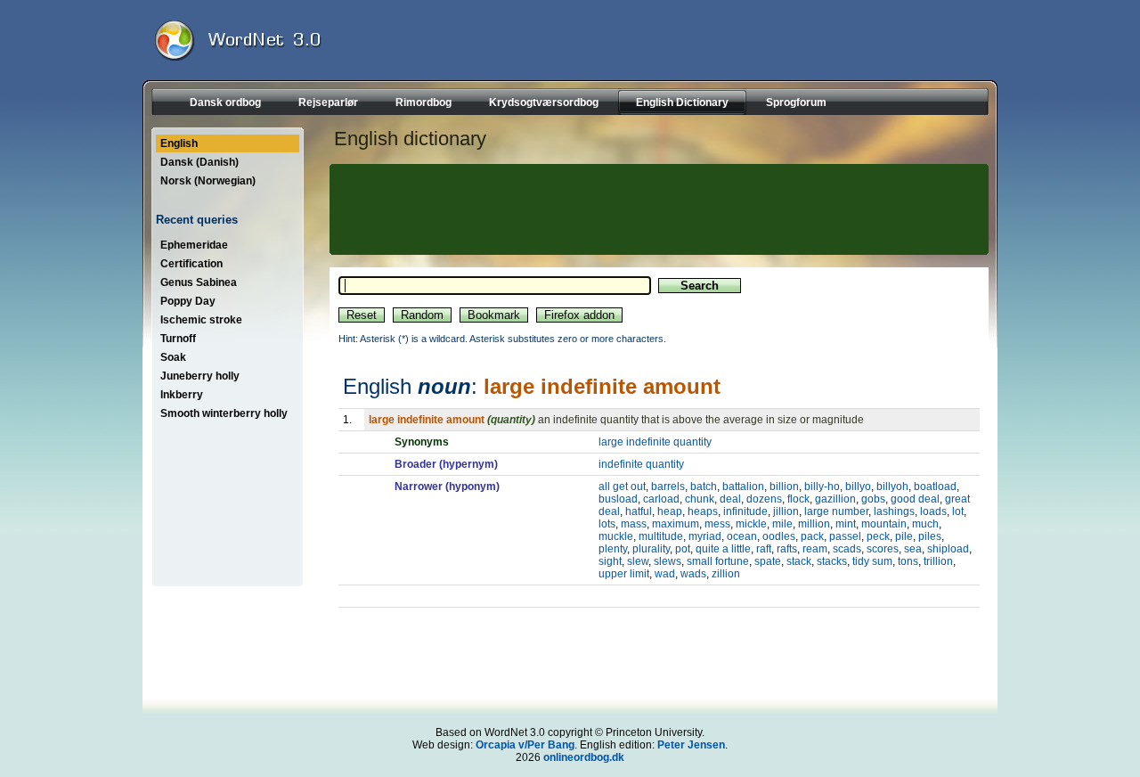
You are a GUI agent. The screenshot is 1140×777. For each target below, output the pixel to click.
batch (703, 486)
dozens (764, 499)
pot (682, 549)
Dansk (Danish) (199, 162)
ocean (742, 536)
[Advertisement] (656, 209)
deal (730, 499)
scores (883, 549)
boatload (935, 486)
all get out (622, 486)
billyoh (892, 486)
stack (798, 561)
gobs (873, 499)
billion (784, 486)
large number (836, 511)
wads (693, 574)
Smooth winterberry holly (224, 413)
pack (812, 536)
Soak (173, 357)
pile (904, 536)
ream (814, 549)
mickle (751, 524)
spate (767, 561)
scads (847, 549)
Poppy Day (188, 301)
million (814, 524)
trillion (938, 561)
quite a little (723, 549)
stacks (832, 561)
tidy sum (872, 561)
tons (908, 561)
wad (665, 574)
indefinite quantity (641, 464)
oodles (778, 536)
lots (606, 524)
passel (845, 536)
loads (933, 511)
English (179, 143)
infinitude (745, 511)
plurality (651, 549)
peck (878, 536)
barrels (668, 486)
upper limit (623, 574)
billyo (858, 486)
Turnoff (178, 338)
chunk (699, 499)
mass (634, 524)
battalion (743, 486)
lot (958, 511)
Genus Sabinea (198, 282)
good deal (915, 499)
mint (845, 524)
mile (782, 524)
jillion (786, 511)
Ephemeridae (194, 245)
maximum (675, 524)
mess (717, 524)
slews (667, 561)
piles (929, 536)
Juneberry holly (200, 376)
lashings (894, 511)
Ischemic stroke (201, 320)
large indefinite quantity (655, 442)
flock (798, 499)
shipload (948, 549)
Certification (191, 264)
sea (913, 549)
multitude (661, 536)
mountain (884, 524)
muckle (615, 536)
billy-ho (822, 486)
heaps (703, 511)
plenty (612, 549)
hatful (638, 511)
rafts (787, 549)
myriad (704, 536)
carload (661, 499)
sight (610, 561)
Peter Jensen (691, 745)
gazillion (835, 499)
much (925, 524)
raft (763, 549)
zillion (726, 574)
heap (669, 511)
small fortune (718, 561)
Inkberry (181, 394)
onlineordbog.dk (583, 757)
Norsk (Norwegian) (208, 181)
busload (618, 499)
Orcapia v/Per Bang (525, 745)
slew (637, 561)
